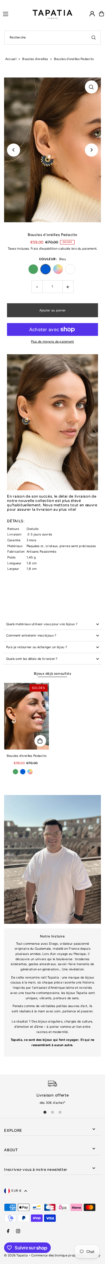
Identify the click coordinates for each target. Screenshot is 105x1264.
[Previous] (13, 149)
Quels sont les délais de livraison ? (32, 659)
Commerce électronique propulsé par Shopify (66, 1255)
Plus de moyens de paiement (52, 341)
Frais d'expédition (44, 249)
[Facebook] (8, 1231)
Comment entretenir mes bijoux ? (31, 635)
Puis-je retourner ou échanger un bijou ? (36, 647)
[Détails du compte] (92, 13)
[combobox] (52, 38)
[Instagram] (18, 1231)
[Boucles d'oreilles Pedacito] (26, 716)
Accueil (10, 59)
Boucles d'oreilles (35, 59)
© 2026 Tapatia (16, 1255)
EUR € (16, 1191)
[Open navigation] (15, 13)
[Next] (91, 149)
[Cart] (101, 13)
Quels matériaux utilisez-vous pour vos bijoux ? (42, 624)
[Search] (94, 38)
